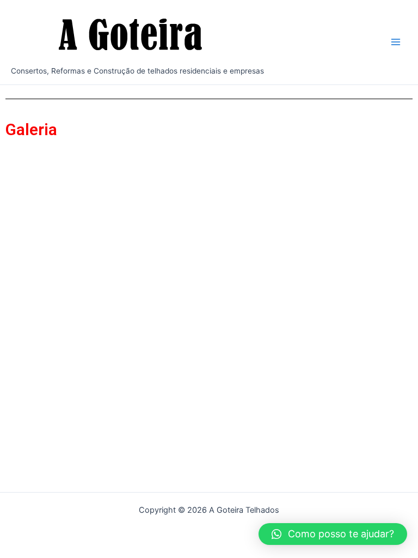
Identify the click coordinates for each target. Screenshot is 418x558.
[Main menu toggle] (395, 42)
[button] (333, 534)
